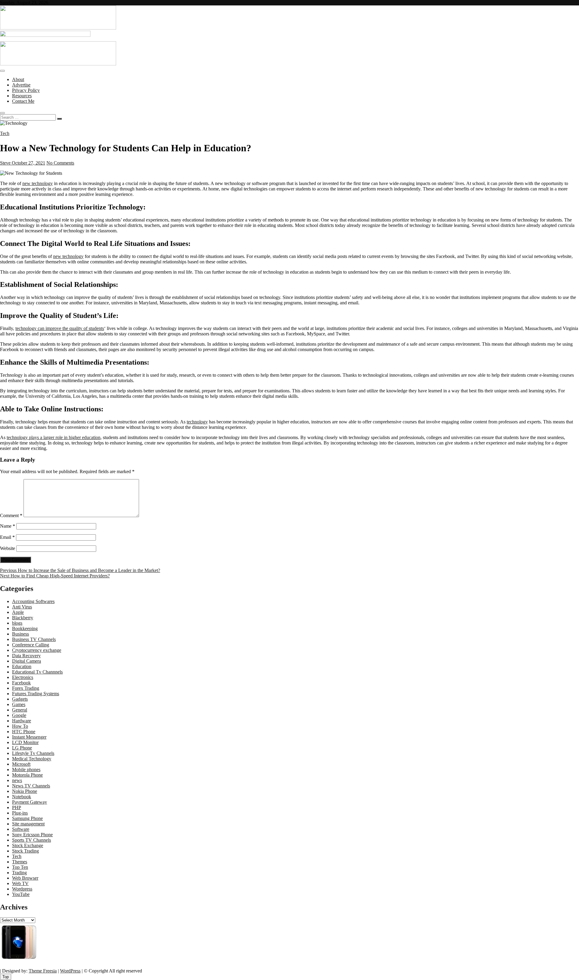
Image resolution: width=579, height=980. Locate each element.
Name (7, 526)
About (18, 79)
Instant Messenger (29, 737)
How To (20, 726)
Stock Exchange (27, 845)
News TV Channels (31, 785)
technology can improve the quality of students (59, 328)
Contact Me (23, 101)
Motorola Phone (27, 774)
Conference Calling (30, 644)
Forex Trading (25, 688)
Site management (28, 823)
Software (20, 829)
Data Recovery (26, 655)
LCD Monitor (25, 742)
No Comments (60, 162)
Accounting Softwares (33, 601)
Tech (4, 133)
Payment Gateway (29, 802)
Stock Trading (25, 850)
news (17, 780)
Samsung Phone (27, 818)
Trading (19, 872)
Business (20, 633)
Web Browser (25, 878)
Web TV (20, 883)
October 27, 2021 (28, 162)
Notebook (21, 796)
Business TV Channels (34, 639)
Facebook (21, 682)
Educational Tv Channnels (37, 671)
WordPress (70, 970)
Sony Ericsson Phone (32, 834)
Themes (19, 861)
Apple (18, 612)
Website (7, 548)
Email (7, 537)
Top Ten (20, 867)
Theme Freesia (43, 970)
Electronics (22, 677)
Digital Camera (26, 661)
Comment (11, 515)
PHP (16, 807)
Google (19, 715)
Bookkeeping (25, 628)
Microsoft (21, 764)
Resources (22, 95)
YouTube (21, 894)
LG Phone (22, 747)
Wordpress (22, 888)
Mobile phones (26, 769)
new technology (37, 183)
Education (21, 666)
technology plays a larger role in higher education (53, 437)
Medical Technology (31, 758)
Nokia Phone (24, 791)
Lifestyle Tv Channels (33, 753)
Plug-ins (20, 812)
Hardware (21, 720)
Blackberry (22, 617)
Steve (5, 162)
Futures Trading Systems (35, 693)
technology (197, 421)
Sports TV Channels (31, 840)
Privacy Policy (26, 90)
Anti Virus (22, 606)
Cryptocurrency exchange (36, 650)
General (19, 709)
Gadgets (20, 699)
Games (18, 704)
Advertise (21, 84)
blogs (17, 623)
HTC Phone (23, 731)
